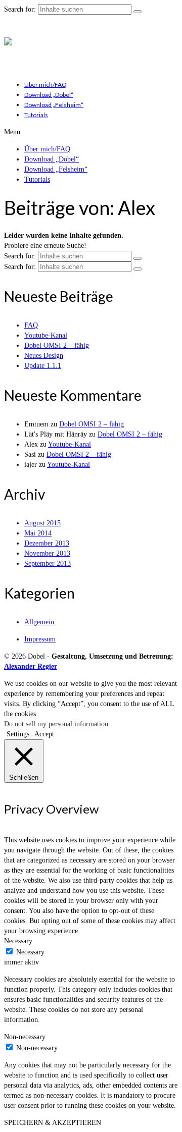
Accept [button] (44, 734)
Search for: (20, 9)
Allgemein (39, 622)
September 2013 (47, 563)
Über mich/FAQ (45, 84)
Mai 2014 (38, 533)
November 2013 (47, 553)
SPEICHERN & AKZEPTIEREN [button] (52, 1122)
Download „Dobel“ (48, 94)
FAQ (31, 325)
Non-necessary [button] (25, 1037)
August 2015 (42, 523)
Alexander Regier (30, 666)
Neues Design (43, 355)
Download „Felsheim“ (53, 105)
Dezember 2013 (46, 543)
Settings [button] (18, 734)
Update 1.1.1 (42, 365)
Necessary (30, 952)
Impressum (40, 639)
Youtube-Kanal (45, 335)
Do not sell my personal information (56, 724)
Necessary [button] (18, 941)
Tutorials (36, 115)
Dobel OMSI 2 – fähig (56, 345)
